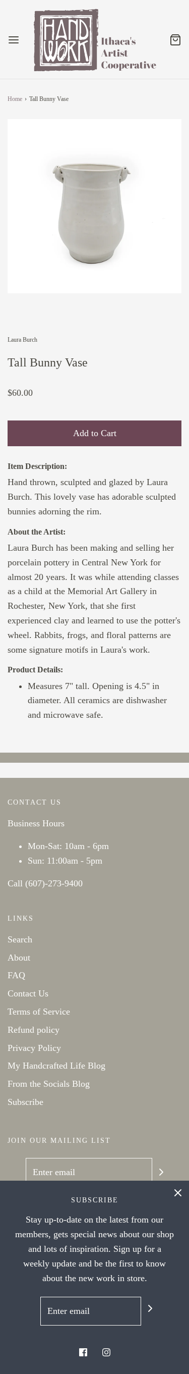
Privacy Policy (34, 1048)
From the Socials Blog (49, 1084)
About (19, 958)
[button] (94, 206)
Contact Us (28, 993)
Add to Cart (94, 433)
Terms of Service (39, 1012)
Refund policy (33, 1030)
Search (20, 939)
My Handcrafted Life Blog (56, 1066)
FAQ (16, 975)
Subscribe (25, 1102)
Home (15, 98)
